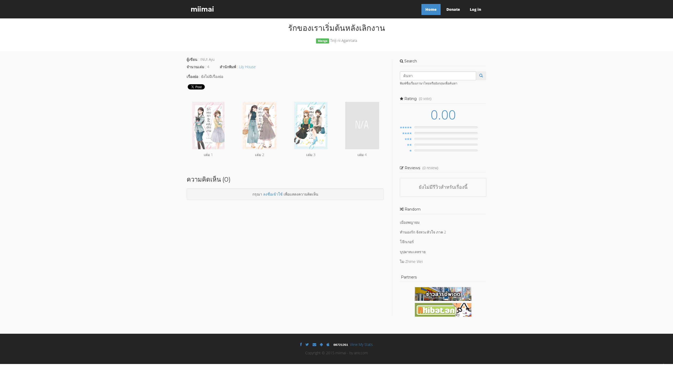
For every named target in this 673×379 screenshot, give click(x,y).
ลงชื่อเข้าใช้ (273, 194)
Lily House (247, 66)
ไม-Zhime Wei (411, 261)
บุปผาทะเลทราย (413, 251)
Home (431, 9)
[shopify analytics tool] (341, 344)
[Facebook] (301, 344)
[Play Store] (321, 344)
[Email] (314, 344)
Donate (453, 9)
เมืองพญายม (410, 222)
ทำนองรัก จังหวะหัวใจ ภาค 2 (423, 232)
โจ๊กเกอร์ (407, 241)
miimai (202, 9)
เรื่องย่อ (192, 76)
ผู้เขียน (192, 59)
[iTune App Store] (328, 344)
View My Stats (361, 344)
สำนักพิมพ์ (228, 66)
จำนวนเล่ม (195, 66)
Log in (475, 9)
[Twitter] (307, 344)
